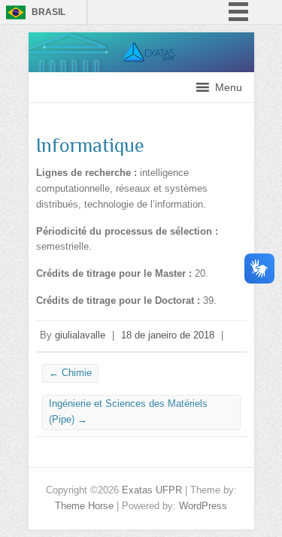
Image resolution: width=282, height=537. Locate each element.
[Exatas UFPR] (141, 39)
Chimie (70, 372)
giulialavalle (80, 335)
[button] (228, 87)
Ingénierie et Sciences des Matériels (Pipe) (128, 411)
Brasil (48, 12)
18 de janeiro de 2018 (167, 335)
